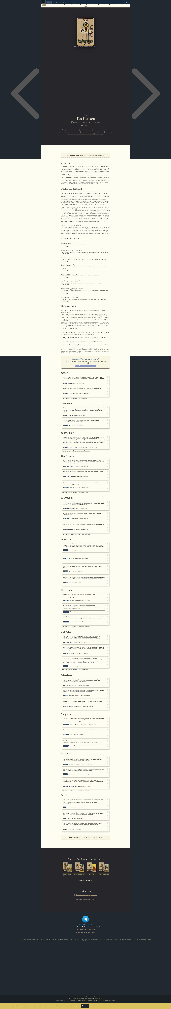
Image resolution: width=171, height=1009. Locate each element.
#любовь (83, 415)
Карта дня (94, 4)
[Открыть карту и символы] (85, 32)
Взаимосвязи (67, 4)
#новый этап (77, 415)
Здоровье (122, 4)
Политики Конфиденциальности (71, 1006)
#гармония (81, 383)
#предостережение (91, 774)
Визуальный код (59, 4)
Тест (77, 998)
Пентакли (96, 996)
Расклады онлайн (90, 998)
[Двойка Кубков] (146, 93)
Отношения (88, 4)
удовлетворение (85, 132)
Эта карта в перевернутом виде (86, 895)
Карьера (127, 4)
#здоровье (71, 724)
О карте (44, 4)
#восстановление (83, 518)
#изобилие (87, 393)
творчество (69, 132)
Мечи (93, 996)
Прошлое (100, 4)
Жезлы (89, 996)
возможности (98, 134)
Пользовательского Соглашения (54, 1006)
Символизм (82, 4)
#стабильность (92, 724)
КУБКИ (85, 115)
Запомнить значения (83, 998)
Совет (72, 4)
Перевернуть (86, 125)
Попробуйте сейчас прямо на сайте (85, 366)
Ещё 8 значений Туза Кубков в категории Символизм (76, 451)
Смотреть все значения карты (70, 833)
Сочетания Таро (72, 998)
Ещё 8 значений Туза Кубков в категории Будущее (75, 669)
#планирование (72, 653)
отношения (78, 134)
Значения (49, 2)
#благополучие (72, 685)
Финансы (116, 4)
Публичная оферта (81, 1000)
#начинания (77, 786)
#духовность (93, 447)
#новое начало (73, 447)
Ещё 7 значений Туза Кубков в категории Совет (74, 398)
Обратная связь (72, 1000)
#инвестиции (72, 706)
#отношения (73, 476)
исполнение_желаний (88, 134)
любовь (63, 130)
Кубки (86, 996)
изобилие (62, 132)
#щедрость (71, 695)
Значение (77, 4)
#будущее (79, 653)
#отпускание (77, 558)
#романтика (69, 807)
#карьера (70, 764)
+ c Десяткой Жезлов (79, 874)
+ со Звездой (67, 874)
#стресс (76, 734)
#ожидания (76, 774)
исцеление (71, 134)
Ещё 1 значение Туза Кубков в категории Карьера (75, 790)
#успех (82, 764)
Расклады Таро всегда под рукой (85, 359)
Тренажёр (61, 2)
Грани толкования (51, 4)
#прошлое (76, 550)
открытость (108, 132)
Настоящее (105, 4)
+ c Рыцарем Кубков (104, 874)
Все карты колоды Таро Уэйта (85, 899)
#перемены (75, 818)
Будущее (111, 4)
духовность (96, 130)
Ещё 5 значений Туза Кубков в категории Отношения (76, 492)
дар (77, 130)
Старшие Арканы (81, 996)
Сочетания (67, 2)
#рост (70, 425)
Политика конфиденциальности (108, 1000)
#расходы (87, 695)
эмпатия (90, 130)
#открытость (73, 487)
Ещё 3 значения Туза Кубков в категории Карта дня (76, 534)
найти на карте (65, 246)
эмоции (68, 130)
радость (73, 130)
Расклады (55, 2)
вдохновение (76, 132)
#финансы (86, 685)
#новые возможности (72, 393)
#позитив (85, 529)
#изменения (79, 529)
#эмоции (75, 383)
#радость (81, 393)
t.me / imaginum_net (85, 924)
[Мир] (25, 93)
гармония (101, 132)
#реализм (79, 476)
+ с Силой (91, 874)
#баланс (72, 612)
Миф (85, 6)
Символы (73, 2)
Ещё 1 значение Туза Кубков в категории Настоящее (76, 626)
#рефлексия (85, 558)
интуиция (102, 130)
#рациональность (84, 612)
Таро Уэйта (75, 996)
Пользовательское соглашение (93, 1000)
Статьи (100, 998)
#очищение (81, 818)
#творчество (86, 447)
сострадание (83, 130)
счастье (108, 130)
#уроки (70, 571)
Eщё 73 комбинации (85, 880)
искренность (94, 132)
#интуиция (70, 383)
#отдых (76, 518)
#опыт (75, 582)
